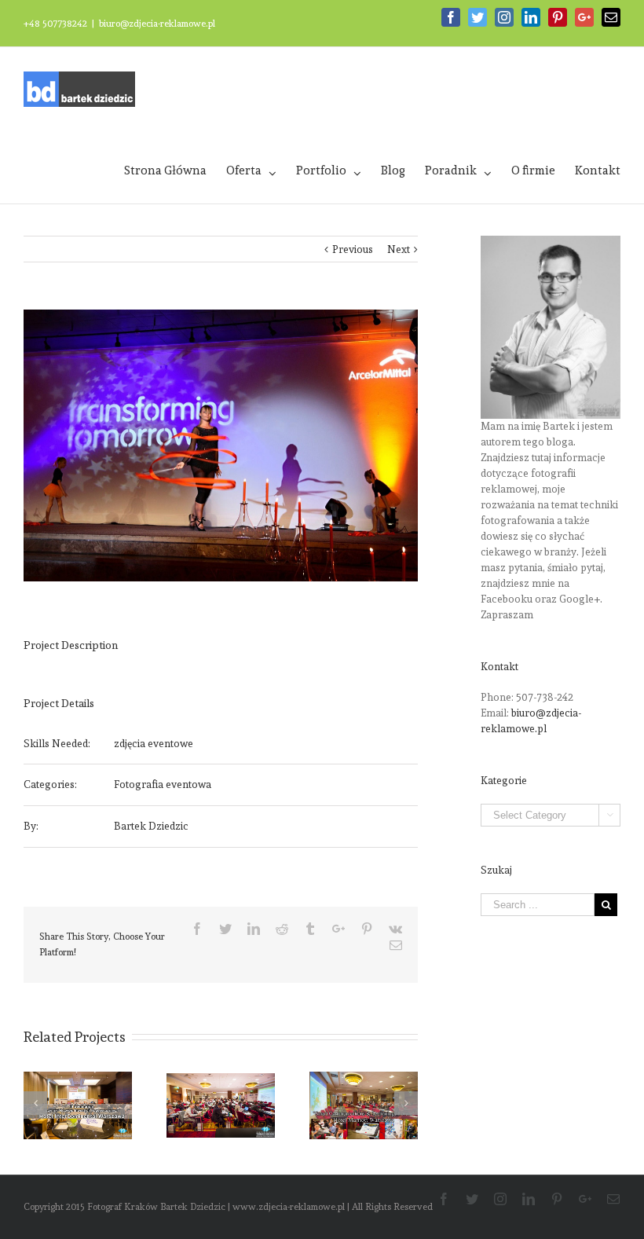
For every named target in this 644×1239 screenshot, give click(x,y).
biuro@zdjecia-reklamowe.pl (157, 23)
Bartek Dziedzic (151, 826)
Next (398, 249)
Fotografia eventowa (162, 784)
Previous (352, 249)
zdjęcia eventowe (153, 744)
